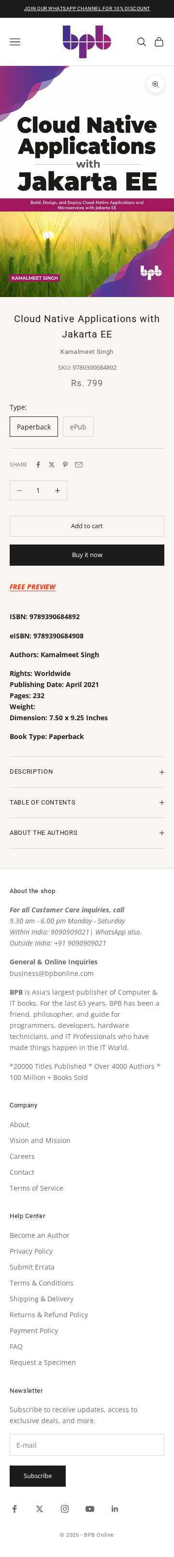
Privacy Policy (31, 1251)
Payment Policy (34, 1330)
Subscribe (38, 1475)
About (19, 1124)
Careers (22, 1156)
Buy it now (87, 554)
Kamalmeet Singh (87, 351)
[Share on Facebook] (38, 464)
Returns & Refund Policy (49, 1314)
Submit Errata (32, 1267)
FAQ (16, 1346)
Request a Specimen (43, 1362)
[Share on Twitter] (52, 464)
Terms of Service (36, 1188)
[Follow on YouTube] (90, 1509)
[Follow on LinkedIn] (115, 1509)
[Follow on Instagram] (65, 1509)
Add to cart (87, 525)
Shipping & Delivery (41, 1298)
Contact (22, 1172)
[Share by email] (79, 464)
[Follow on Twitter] (39, 1509)
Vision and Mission (40, 1140)
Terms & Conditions (41, 1282)
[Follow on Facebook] (14, 1509)
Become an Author (40, 1235)
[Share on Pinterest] (65, 464)
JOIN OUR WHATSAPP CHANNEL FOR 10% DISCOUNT (87, 8)
